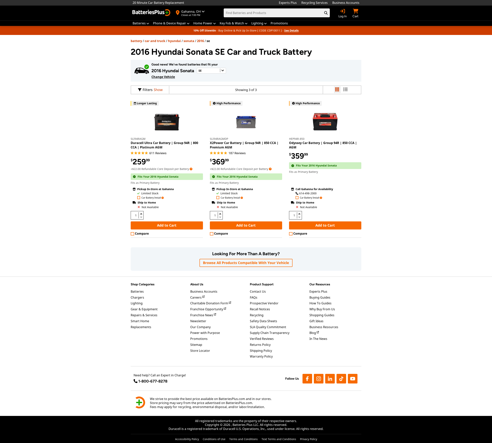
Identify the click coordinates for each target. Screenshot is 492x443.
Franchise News (202, 315)
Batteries (137, 291)
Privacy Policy (308, 439)
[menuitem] (141, 23)
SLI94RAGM (138, 139)
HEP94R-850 (296, 139)
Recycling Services (314, 3)
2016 (200, 41)
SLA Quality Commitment (268, 327)
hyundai (174, 41)
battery (136, 41)
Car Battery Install (151, 197)
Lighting (137, 303)
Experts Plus (288, 3)
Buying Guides (319, 297)
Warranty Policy (261, 356)
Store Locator (200, 351)
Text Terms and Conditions (279, 439)
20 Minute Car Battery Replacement (158, 3)
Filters (148, 89)
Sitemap (196, 345)
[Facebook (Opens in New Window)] (307, 378)
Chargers (137, 297)
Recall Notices (260, 309)
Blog (313, 333)
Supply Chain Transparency (269, 333)
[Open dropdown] (191, 169)
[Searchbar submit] (326, 13)
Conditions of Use (214, 439)
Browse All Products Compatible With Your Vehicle (246, 262)
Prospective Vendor (264, 303)
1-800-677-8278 (152, 381)
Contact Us (258, 291)
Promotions (199, 339)
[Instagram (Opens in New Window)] (318, 378)
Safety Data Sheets (263, 321)
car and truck (155, 41)
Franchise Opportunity (207, 309)
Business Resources (323, 327)
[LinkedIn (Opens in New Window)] (330, 378)
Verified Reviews (262, 339)
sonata (189, 41)
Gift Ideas (316, 321)
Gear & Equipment (144, 309)
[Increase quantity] (141, 213)
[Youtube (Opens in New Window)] (352, 378)
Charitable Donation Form (209, 303)
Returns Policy (260, 345)
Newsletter (198, 321)
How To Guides (320, 303)
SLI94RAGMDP (219, 139)
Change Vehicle (163, 77)
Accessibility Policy (187, 439)
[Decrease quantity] (141, 216)
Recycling (256, 315)
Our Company (200, 327)
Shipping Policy (261, 351)
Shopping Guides (321, 315)
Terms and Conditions (243, 439)
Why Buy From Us (322, 309)
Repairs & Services (144, 315)
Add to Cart (166, 225)
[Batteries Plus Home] (152, 13)
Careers (196, 297)
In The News (318, 339)
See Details (291, 30)
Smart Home (140, 321)
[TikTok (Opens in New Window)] (341, 378)
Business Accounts (345, 3)
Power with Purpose (205, 333)
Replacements (141, 327)
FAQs (253, 297)
